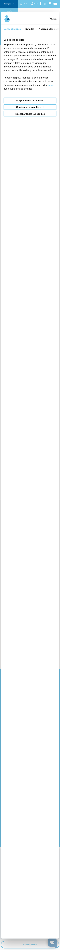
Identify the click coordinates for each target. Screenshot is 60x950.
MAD (36, 4)
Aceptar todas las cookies (30, 100)
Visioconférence (30, 944)
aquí (50, 85)
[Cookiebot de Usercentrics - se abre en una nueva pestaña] (43, 19)
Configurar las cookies (28, 107)
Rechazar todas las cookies (30, 113)
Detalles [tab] (29, 28)
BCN (25, 4)
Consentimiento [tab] (12, 28)
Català (9, 11)
